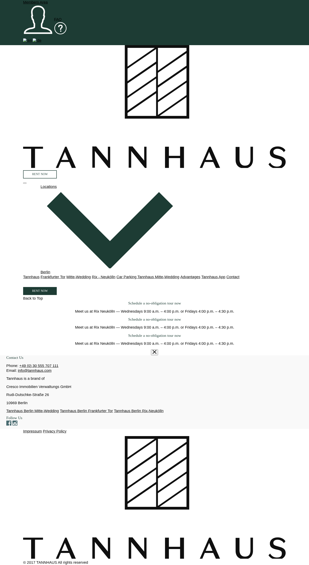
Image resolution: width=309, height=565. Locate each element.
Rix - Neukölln (103, 277)
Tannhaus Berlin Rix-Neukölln (139, 411)
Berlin (45, 272)
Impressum (32, 431)
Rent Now (40, 174)
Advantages (190, 277)
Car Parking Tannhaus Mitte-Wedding (147, 277)
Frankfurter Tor (53, 277)
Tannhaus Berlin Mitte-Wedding (32, 411)
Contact (232, 277)
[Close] (154, 352)
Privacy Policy (54, 431)
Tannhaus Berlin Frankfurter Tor (86, 411)
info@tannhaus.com (35, 370)
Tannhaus (31, 277)
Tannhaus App (213, 277)
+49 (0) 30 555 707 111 (38, 366)
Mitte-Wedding (78, 277)
